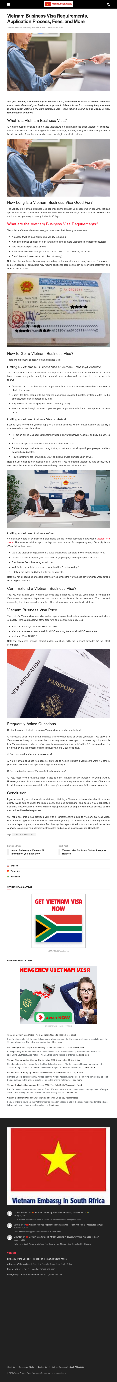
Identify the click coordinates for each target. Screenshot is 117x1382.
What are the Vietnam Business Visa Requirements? (52, 223)
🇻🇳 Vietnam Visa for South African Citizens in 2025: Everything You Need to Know (62, 1236)
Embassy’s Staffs (26, 1367)
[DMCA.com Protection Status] (58, 1314)
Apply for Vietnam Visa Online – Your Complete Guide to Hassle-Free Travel (41, 1034)
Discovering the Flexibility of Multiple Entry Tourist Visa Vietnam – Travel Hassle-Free (45, 1047)
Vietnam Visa (52, 27)
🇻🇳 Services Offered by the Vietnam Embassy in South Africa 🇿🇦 (60, 1212)
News (11, 27)
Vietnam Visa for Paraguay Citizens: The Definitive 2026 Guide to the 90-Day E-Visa (45, 1072)
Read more (57, 1042)
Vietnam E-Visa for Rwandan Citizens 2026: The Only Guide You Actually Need (42, 1097)
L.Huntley (18, 1236)
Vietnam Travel (38, 27)
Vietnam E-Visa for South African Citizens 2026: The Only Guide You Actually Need (44, 1085)
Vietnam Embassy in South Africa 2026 (68, 1367)
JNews (16, 1373)
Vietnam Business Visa (24, 834)
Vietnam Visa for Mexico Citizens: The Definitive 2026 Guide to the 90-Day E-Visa (43, 1059)
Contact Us (42, 1367)
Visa (61, 27)
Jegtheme (62, 1373)
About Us (11, 1367)
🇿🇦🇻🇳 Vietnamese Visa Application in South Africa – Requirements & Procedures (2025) (63, 1224)
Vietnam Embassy (23, 27)
